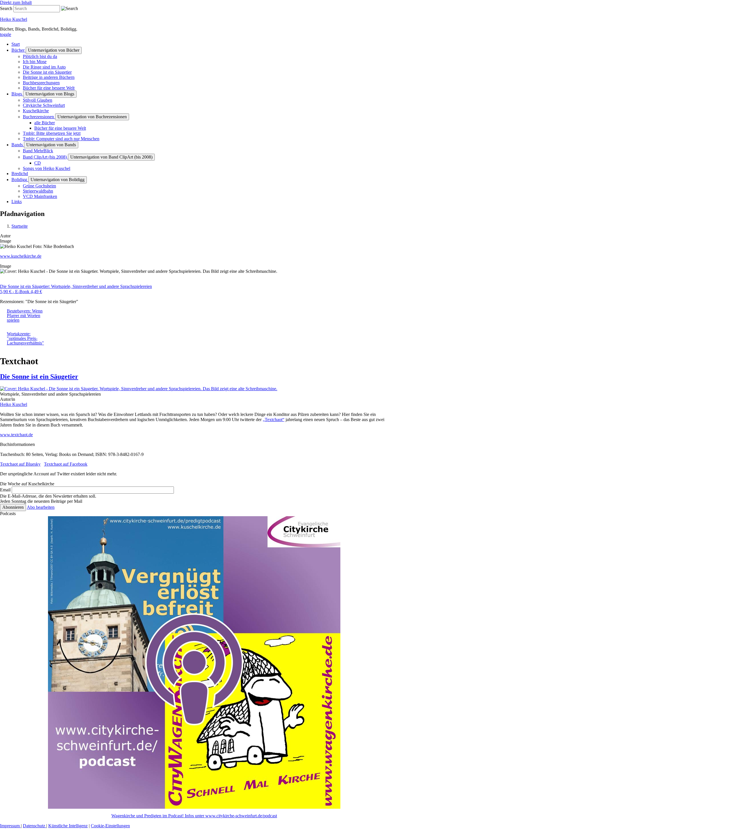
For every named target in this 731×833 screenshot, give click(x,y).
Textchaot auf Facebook (65, 464)
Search (6, 8)
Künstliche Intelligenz (68, 825)
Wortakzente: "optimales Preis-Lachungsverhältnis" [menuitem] (25, 338)
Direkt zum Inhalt (16, 2)
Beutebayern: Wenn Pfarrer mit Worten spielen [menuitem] (25, 316)
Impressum (10, 825)
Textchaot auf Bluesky (20, 464)
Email (5, 489)
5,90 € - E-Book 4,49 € (21, 291)
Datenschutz (34, 825)
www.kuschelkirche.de (20, 256)
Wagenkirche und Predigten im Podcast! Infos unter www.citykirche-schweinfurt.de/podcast (194, 815)
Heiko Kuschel (13, 19)
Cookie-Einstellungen (110, 825)
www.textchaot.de (16, 434)
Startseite (19, 226)
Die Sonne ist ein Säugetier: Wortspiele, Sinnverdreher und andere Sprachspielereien (76, 286)
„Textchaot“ (273, 419)
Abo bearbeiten (41, 507)
